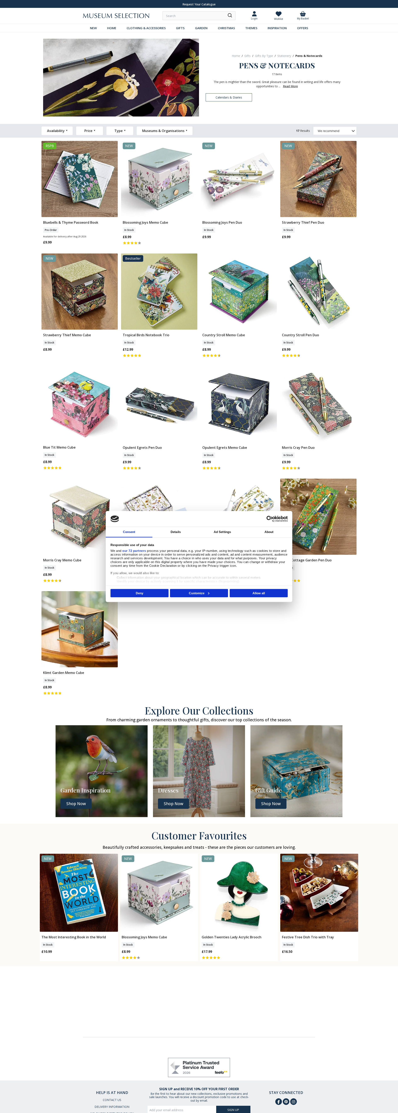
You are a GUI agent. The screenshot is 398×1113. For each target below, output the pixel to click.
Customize (196, 593)
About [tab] (269, 532)
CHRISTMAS (226, 28)
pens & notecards (308, 56)
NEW (93, 28)
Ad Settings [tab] (222, 532)
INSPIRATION (277, 28)
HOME (111, 28)
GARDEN (201, 28)
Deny (139, 593)
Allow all (258, 593)
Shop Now (76, 803)
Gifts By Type (264, 56)
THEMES (251, 28)
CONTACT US (112, 1100)
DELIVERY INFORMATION (112, 1107)
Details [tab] (176, 532)
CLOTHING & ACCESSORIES (146, 28)
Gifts (247, 56)
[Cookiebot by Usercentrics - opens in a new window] (269, 519)
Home (236, 56)
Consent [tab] (129, 532)
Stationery (284, 56)
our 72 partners (134, 550)
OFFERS (302, 28)
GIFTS (180, 28)
